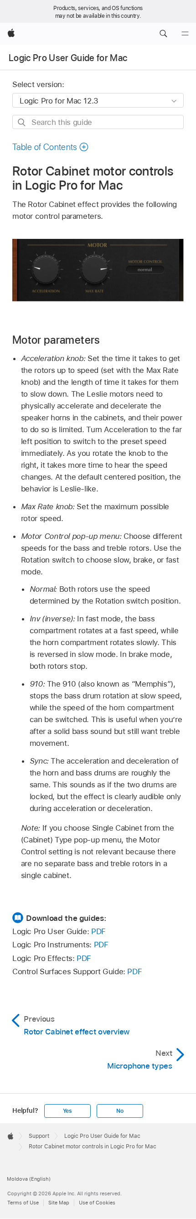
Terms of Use (23, 1202)
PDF (98, 931)
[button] (163, 34)
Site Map (58, 1202)
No (120, 1111)
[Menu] (185, 34)
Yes (67, 1111)
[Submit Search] (22, 122)
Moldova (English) (29, 1179)
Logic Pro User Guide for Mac (68, 57)
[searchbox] (98, 122)
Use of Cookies (97, 1202)
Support (39, 1136)
